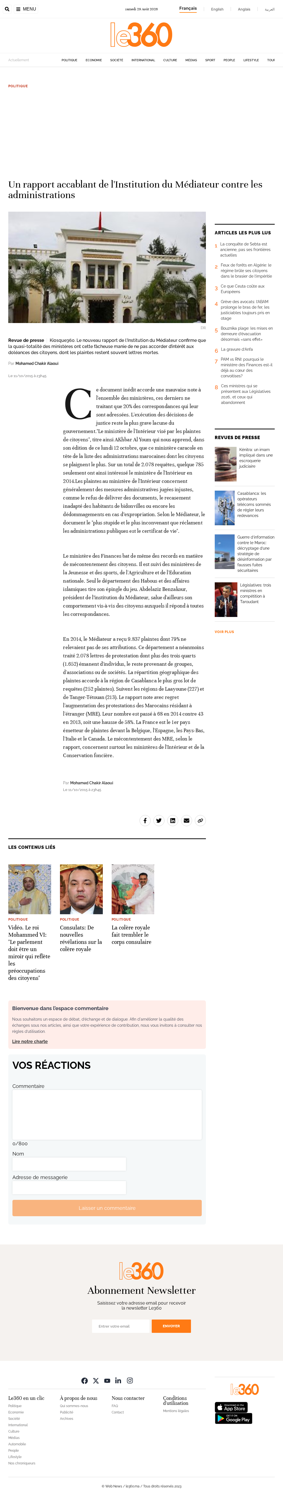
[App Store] (231, 1407)
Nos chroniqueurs (21, 1463)
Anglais (244, 9)
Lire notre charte (30, 1041)
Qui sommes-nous (74, 1406)
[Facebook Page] (84, 1380)
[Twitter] (96, 1380)
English (217, 9)
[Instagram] (130, 1380)
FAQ (115, 1406)
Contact (118, 1412)
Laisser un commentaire (107, 1208)
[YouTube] (107, 1380)
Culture (170, 60)
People (229, 60)
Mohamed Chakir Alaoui (36, 363)
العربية (270, 9)
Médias (191, 60)
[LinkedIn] (118, 1380)
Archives (66, 1419)
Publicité (66, 1412)
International (143, 60)
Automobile (17, 1444)
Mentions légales (176, 1411)
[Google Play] (233, 1418)
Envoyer (171, 1326)
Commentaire (28, 1086)
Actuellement (18, 60)
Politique (69, 60)
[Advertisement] (141, 131)
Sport (210, 60)
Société (116, 60)
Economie (94, 60)
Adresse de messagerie (40, 1177)
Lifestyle (251, 60)
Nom (18, 1154)
